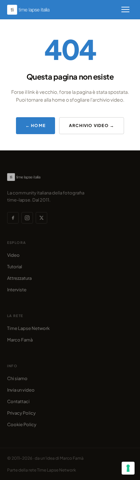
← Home (35, 125)
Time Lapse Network (28, 328)
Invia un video (21, 390)
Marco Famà (20, 339)
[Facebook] (13, 218)
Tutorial (14, 266)
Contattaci (18, 401)
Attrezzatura (19, 278)
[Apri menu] (125, 9)
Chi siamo (17, 378)
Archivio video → (91, 125)
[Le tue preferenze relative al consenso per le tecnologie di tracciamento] (128, 468)
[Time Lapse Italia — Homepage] (32, 9)
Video (13, 255)
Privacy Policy (21, 413)
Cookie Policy (21, 424)
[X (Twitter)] (41, 218)
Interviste (17, 289)
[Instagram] (27, 218)
